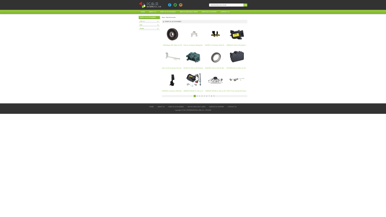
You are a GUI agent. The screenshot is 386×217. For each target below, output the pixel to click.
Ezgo (141, 25)
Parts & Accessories (168, 12)
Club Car (142, 21)
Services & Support (209, 12)
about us (152, 12)
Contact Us (225, 12)
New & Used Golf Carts (189, 12)
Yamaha (142, 28)
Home (143, 12)
